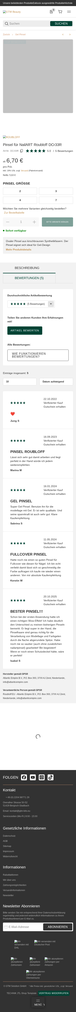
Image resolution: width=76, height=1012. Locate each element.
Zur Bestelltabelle (14, 212)
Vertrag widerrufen (54, 993)
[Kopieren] (21, 151)
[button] (70, 768)
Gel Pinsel (20, 34)
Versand (25, 170)
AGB (5, 841)
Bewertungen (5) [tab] (29, 278)
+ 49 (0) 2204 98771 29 (17, 797)
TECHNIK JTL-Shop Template (22, 993)
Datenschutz (9, 836)
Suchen (61, 23)
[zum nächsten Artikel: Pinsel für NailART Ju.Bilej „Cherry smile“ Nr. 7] (70, 34)
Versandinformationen (14, 890)
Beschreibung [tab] (27, 268)
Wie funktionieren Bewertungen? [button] (29, 355)
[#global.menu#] (69, 12)
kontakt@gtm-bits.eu (20, 811)
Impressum (8, 851)
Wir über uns (9, 880)
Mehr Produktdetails (18, 249)
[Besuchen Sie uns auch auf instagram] (42, 777)
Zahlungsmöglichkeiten (14, 885)
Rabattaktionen (10, 875)
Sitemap (7, 846)
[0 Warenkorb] (60, 12)
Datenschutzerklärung (54, 912)
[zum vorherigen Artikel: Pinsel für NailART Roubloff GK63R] (63, 34)
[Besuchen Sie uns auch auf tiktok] (50, 777)
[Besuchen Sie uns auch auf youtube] (33, 777)
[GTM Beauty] (12, 11)
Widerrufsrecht (10, 856)
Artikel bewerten (25, 330)
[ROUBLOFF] (11, 136)
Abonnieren (58, 926)
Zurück (6, 34)
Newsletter (8, 895)
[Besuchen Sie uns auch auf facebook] (24, 777)
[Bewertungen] (36, 151)
